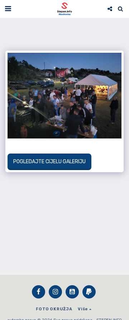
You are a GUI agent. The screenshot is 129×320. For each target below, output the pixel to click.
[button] (8, 8)
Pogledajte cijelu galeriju (49, 162)
